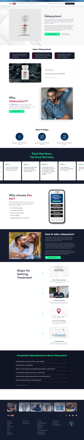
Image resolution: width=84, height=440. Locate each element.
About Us (9, 432)
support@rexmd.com (57, 425)
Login (62, 3)
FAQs (8, 428)
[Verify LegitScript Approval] (71, 423)
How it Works (59, 3)
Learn (8, 430)
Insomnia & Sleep (41, 432)
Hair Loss (39, 428)
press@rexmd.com (26, 423)
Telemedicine (10, 434)
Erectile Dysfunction (41, 423)
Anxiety (37, 3)
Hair (34, 3)
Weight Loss (24, 3)
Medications (51, 3)
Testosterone (31, 3)
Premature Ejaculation (42, 430)
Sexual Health (19, 3)
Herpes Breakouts (41, 434)
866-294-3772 (56, 423)
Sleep (27, 3)
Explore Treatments (70, 3)
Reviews (54, 3)
